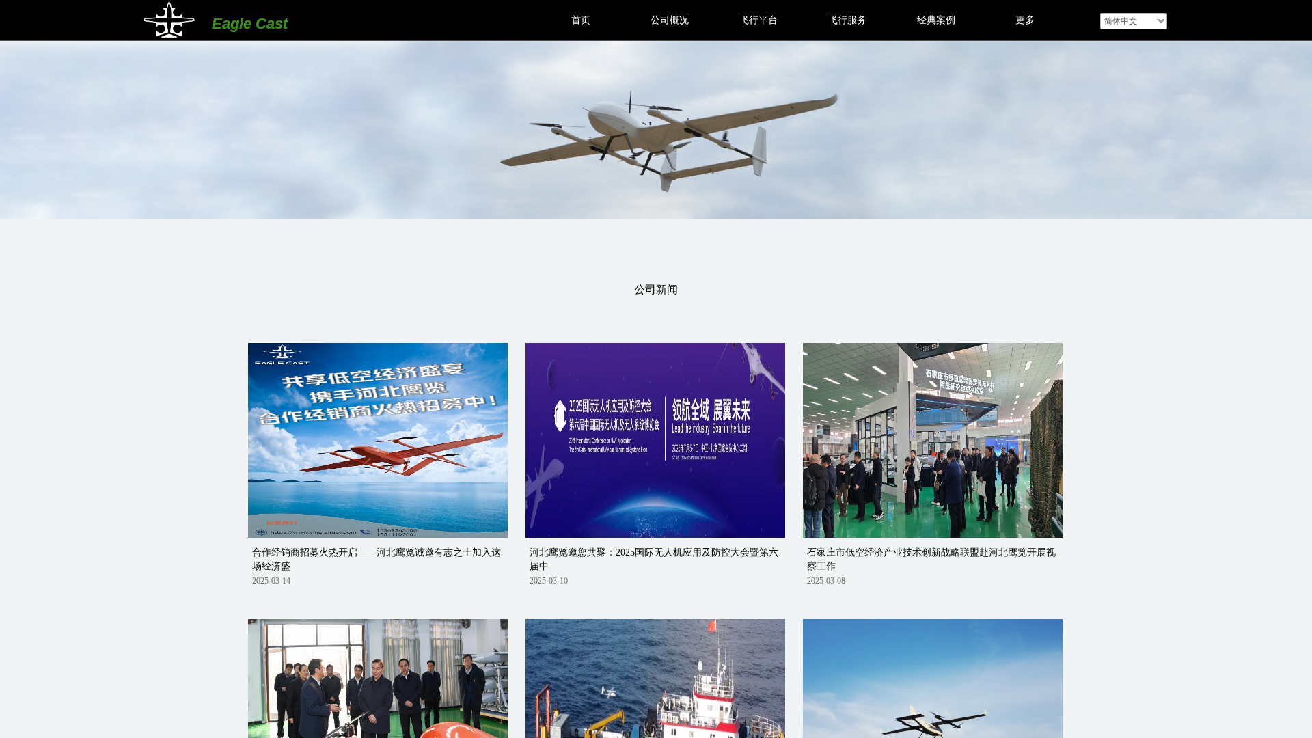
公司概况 (670, 20)
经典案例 (936, 20)
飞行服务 (847, 20)
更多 (1025, 20)
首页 (580, 20)
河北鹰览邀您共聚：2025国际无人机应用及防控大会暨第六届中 (654, 559)
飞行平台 (758, 20)
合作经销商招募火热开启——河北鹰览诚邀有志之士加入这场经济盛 (376, 559)
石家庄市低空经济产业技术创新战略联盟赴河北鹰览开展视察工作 (931, 559)
